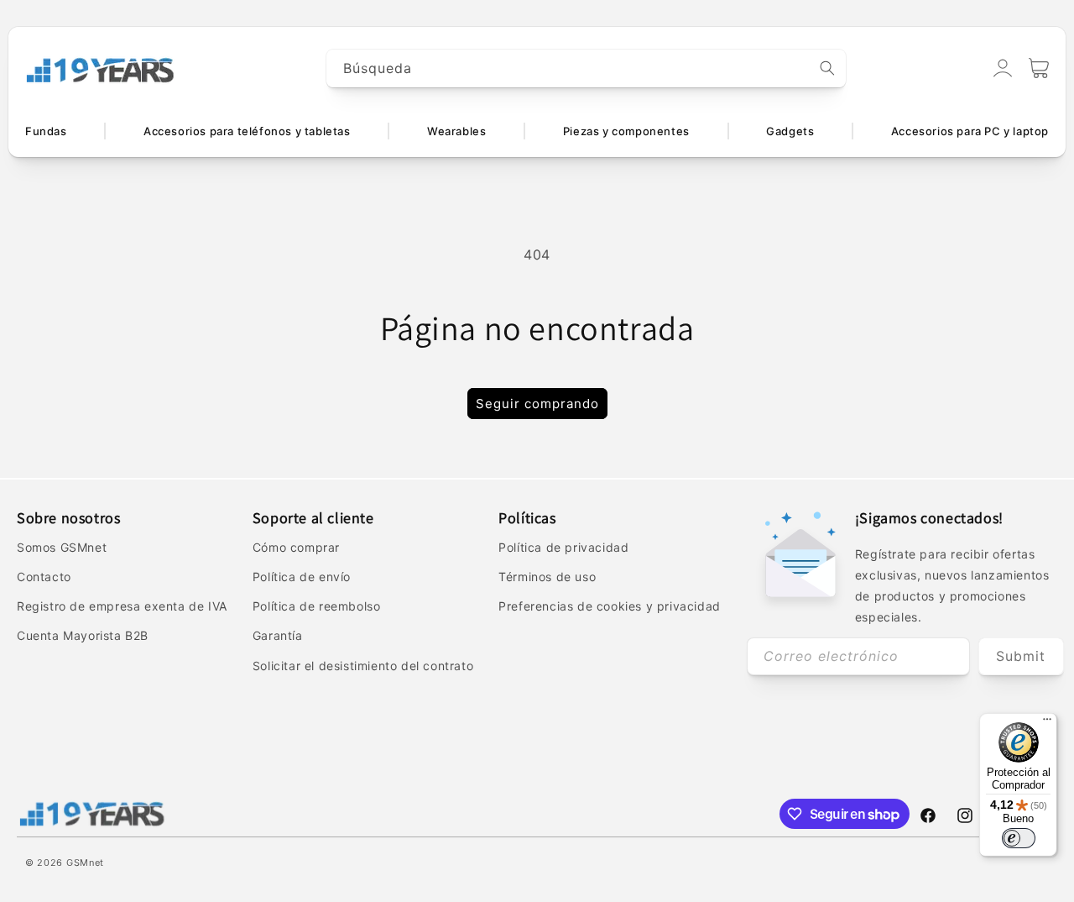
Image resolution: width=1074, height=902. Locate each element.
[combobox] (586, 68)
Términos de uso (547, 576)
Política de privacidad (563, 547)
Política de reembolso (317, 606)
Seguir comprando (537, 404)
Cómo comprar (296, 547)
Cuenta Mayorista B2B (83, 635)
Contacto (44, 576)
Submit (1020, 656)
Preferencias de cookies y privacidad (609, 606)
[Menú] (1047, 723)
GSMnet (85, 862)
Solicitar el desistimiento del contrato (363, 665)
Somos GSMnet (62, 547)
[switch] (1018, 838)
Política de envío (302, 576)
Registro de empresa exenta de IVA (122, 606)
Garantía (278, 635)
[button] (1039, 68)
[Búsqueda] (827, 68)
